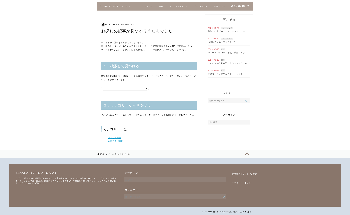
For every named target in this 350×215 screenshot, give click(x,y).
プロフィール (146, 6)
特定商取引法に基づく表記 (244, 174)
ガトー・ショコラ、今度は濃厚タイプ (226, 52)
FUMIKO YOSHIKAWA (115, 6)
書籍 (161, 6)
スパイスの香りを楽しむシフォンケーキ (227, 63)
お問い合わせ (220, 6)
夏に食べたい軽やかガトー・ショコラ (226, 74)
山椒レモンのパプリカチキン (222, 42)
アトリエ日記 (114, 137)
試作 (222, 49)
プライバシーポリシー (242, 183)
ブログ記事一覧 (200, 6)
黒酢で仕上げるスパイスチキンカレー (226, 31)
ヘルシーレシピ (226, 28)
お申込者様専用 (115, 141)
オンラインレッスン (178, 6)
